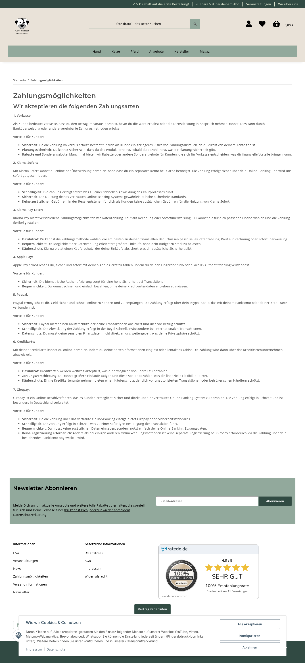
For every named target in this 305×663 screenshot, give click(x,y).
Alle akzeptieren (250, 624)
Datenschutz (94, 553)
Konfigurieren (249, 636)
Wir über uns (288, 4)
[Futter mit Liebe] (22, 23)
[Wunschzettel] (262, 24)
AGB (88, 561)
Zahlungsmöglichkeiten (30, 576)
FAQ (16, 553)
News (17, 568)
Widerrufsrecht (96, 576)
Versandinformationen (30, 584)
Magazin (206, 51)
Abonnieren (275, 501)
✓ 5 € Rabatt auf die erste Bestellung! (161, 4)
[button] (248, 24)
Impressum (93, 568)
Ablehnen (249, 647)
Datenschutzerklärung (29, 515)
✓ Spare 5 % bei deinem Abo (217, 4)
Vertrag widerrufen (152, 609)
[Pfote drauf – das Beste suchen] (195, 24)
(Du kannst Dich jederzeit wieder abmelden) (97, 510)
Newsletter (21, 592)
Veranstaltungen (258, 4)
